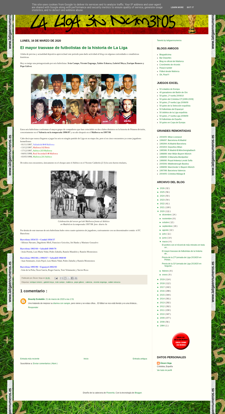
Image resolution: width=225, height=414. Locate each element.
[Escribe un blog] (65, 278)
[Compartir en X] (68, 278)
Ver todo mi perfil (164, 370)
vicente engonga (100, 282)
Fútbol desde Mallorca (169, 71)
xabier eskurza (114, 282)
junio (164, 238)
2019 (162, 279)
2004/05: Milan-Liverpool (170, 137)
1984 (162, 326)
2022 (162, 203)
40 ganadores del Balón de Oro (173, 92)
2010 (162, 314)
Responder (33, 307)
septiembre (167, 226)
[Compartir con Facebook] (72, 278)
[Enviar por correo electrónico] (61, 278)
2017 (162, 287)
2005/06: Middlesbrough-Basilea (174, 164)
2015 (162, 295)
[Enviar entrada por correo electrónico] (56, 278)
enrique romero (36, 282)
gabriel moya (49, 282)
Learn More (177, 7)
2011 (162, 310)
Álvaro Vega (166, 363)
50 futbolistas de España (170, 119)
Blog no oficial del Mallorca (171, 61)
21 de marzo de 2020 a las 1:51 (60, 299)
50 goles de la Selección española (174, 106)
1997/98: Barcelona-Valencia (172, 170)
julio (164, 234)
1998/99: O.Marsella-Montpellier (173, 157)
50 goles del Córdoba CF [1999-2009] (176, 99)
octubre (165, 222)
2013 (162, 302)
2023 (162, 200)
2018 (162, 283)
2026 (162, 188)
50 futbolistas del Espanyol (171, 109)
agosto (165, 230)
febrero (165, 271)
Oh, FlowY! (164, 75)
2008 (162, 322)
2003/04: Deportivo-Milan (170, 147)
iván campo (60, 282)
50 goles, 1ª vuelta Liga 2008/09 (173, 116)
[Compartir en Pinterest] (76, 278)
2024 (162, 196)
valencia (89, 282)
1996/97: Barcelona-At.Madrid (172, 140)
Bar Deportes (165, 58)
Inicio (86, 359)
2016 (162, 291)
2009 (162, 318)
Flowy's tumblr (165, 68)
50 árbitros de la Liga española (173, 112)
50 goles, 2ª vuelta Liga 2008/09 (173, 102)
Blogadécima (165, 54)
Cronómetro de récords (169, 64)
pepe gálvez (79, 282)
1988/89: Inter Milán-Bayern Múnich (175, 154)
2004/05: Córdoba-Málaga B (172, 174)
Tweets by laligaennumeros (169, 40)
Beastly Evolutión (36, 299)
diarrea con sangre (61, 303)
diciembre (167, 214)
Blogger (138, 393)
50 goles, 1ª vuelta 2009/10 (171, 96)
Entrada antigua (140, 359)
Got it (190, 7)
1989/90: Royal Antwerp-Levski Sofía (175, 160)
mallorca (69, 282)
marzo (165, 241)
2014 (162, 299)
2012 (162, 306)
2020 (162, 211)
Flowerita (110, 393)
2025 (162, 192)
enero (165, 275)
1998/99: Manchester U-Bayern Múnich (177, 167)
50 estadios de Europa (169, 89)
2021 (162, 207)
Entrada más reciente (29, 359)
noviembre (167, 218)
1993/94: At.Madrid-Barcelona (172, 144)
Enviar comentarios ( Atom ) (45, 363)
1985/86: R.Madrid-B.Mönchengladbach (177, 150)
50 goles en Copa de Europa (172, 122)
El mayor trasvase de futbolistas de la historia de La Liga (73, 47)
